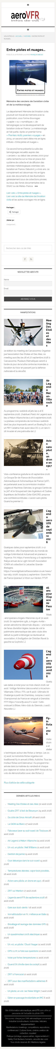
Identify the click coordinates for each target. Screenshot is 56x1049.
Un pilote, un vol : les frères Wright (24, 991)
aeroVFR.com (38, 1010)
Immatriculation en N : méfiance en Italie (27, 914)
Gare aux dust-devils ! (18, 907)
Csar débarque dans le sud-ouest (24, 860)
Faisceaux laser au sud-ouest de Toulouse (28, 830)
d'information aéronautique (20, 1010)
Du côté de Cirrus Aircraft (20, 817)
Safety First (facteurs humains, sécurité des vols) (28, 1039)
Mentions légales (38, 1042)
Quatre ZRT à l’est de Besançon (23, 810)
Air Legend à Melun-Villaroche (49, 393)
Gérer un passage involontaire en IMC (25, 998)
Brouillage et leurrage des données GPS (27, 924)
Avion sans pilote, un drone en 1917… (49, 455)
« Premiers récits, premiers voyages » (24, 135)
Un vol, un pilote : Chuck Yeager (23, 944)
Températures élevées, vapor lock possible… (29, 871)
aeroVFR (28, 16)
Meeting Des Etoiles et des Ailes (49, 333)
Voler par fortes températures (22, 957)
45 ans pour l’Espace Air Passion (49, 598)
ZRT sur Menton (15, 891)
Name (6, 280)
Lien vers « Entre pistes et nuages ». (24, 193)
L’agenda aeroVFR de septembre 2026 (49, 526)
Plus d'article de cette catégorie (19, 782)
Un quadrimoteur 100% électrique (23, 934)
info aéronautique (33, 1018)
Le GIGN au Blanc (16, 824)
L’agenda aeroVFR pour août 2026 (49, 664)
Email (6, 289)
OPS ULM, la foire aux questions (23, 951)
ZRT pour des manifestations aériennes (26, 981)
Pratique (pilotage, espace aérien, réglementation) (27, 1036)
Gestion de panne (16, 854)
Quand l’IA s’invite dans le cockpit (23, 964)
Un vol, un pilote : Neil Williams (22, 847)
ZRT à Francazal (16, 974)
